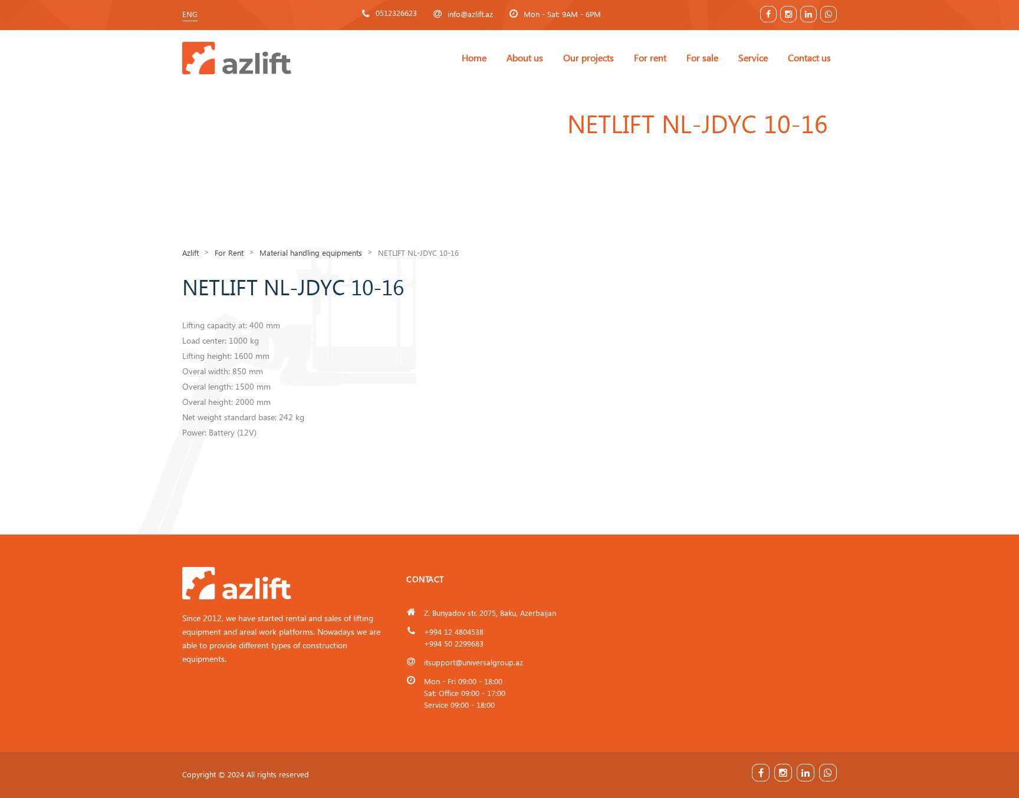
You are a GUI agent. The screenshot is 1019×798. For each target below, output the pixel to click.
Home (474, 57)
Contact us (809, 57)
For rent (650, 57)
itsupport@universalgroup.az (473, 662)
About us (525, 57)
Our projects (588, 57)
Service (753, 57)
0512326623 (396, 13)
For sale (702, 57)
